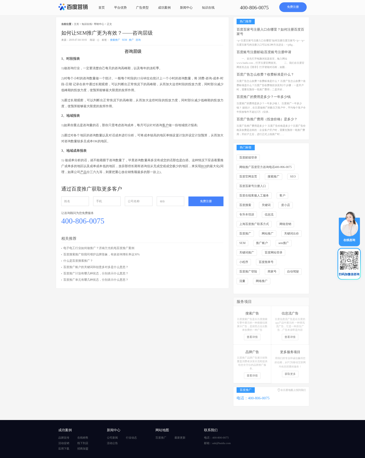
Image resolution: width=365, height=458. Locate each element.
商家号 (272, 271)
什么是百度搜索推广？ (78, 260)
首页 (101, 7)
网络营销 (285, 224)
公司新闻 (112, 437)
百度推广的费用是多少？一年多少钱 (264, 97)
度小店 (285, 205)
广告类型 (142, 7)
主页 (76, 24)
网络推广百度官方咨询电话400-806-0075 (265, 167)
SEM (124, 39)
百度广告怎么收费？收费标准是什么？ (265, 74)
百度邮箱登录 (248, 157)
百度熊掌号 (266, 262)
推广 (131, 39)
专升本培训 (246, 214)
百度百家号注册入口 (252, 186)
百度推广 (245, 233)
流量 (242, 281)
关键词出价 (291, 233)
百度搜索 (245, 205)
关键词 (266, 205)
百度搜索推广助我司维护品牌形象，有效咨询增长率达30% (101, 254)
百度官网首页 (248, 176)
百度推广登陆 (248, 271)
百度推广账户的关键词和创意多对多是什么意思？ (95, 267)
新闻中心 (186, 7)
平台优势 (120, 7)
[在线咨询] (349, 228)
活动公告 (112, 443)
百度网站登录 (273, 252)
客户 (282, 195)
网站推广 (268, 233)
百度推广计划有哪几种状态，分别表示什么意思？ (95, 273)
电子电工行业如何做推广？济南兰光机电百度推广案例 (98, 248)
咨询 (138, 39)
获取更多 (290, 373)
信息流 (269, 214)
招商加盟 (82, 448)
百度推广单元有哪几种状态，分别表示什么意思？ (95, 279)
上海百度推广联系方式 (254, 224)
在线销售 (82, 437)
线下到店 (82, 443)
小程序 (243, 262)
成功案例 (164, 7)
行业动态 (131, 437)
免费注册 (293, 6)
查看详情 (252, 337)
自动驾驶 (293, 271)
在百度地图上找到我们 (293, 390)
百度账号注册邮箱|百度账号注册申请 (264, 52)
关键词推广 (246, 252)
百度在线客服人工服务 (254, 195)
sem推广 (283, 243)
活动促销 (63, 443)
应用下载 (63, 448)
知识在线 (208, 7)
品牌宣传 (63, 437)
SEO (293, 176)
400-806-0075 (254, 7)
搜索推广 (115, 39)
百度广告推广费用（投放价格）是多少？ (267, 119)
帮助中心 (99, 24)
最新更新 (179, 437)
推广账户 (262, 243)
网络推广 (262, 281)
